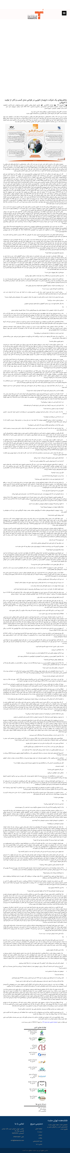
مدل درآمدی (11, 105)
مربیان (40, 1135)
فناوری (26, 105)
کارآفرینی (46, 105)
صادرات (60, 107)
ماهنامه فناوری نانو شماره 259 (49, 1022)
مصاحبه (52, 105)
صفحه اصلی (38, 1129)
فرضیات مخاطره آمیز (52, 107)
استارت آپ (42, 1108)
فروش (58, 108)
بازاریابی (54, 108)
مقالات (40, 1138)
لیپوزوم (14, 107)
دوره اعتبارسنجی (37, 1141)
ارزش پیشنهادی (20, 105)
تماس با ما (39, 1144)
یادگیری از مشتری (35, 107)
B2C (28, 107)
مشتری (38, 105)
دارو (10, 107)
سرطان (18, 107)
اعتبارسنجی (43, 107)
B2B (25, 107)
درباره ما (40, 1132)
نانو (22, 107)
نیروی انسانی (47, 108)
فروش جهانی (32, 105)
